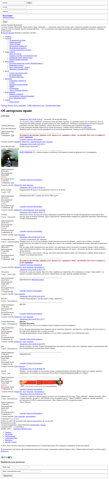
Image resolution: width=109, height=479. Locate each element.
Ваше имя (6, 467)
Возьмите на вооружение (18, 84)
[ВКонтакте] (2, 457)
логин (5, 7)
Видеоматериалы (15, 75)
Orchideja (17, 142)
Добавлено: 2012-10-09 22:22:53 (31, 344)
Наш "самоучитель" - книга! (19, 67)
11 (11, 314)
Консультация (10, 92)
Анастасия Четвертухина (22, 429)
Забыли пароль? (8, 17)
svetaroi (42, 425)
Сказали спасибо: (7, 142)
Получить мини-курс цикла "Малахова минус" (26, 63)
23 (11, 339)
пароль (5, 11)
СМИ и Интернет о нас (35, 105)
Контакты (8, 440)
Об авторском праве (53, 105)
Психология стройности (18, 46)
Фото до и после (15, 54)
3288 (12, 135)
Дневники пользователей (18, 69)
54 (11, 364)
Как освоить (9, 61)
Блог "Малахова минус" (18, 98)
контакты (29, 137)
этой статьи (87, 127)
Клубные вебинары (16, 77)
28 (11, 232)
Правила (8, 432)
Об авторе (8, 434)
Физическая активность (18, 48)
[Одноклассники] (7, 457)
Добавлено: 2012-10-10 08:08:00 (31, 369)
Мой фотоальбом (38, 279)
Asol (43, 142)
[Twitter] (5, 457)
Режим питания (15, 42)
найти (5, 3)
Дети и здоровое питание (18, 90)
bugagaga (49, 142)
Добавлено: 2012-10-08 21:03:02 (31, 187)
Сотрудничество (11, 438)
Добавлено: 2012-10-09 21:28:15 (31, 269)
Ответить (29, 139)
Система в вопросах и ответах (20, 50)
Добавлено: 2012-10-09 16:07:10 (31, 237)
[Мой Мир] (9, 457)
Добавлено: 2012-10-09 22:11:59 (31, 319)
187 (12, 207)
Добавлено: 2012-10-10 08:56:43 (31, 394)
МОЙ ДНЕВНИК (26, 152)
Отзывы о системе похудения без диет (23, 56)
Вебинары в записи (16, 65)
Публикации (14, 88)
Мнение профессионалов (18, 59)
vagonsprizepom (35, 142)
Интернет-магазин (7, 33)
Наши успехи (10, 52)
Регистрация (7, 15)
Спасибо (23, 139)
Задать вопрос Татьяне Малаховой (21, 96)
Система (8, 38)
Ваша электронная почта (12, 471)
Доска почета (14, 102)
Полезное (8, 79)
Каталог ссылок (11, 442)
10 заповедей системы (17, 40)
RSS (7, 116)
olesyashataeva (39, 267)
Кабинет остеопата (16, 94)
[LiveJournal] (11, 457)
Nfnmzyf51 (25, 142)
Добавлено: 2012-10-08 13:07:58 (31, 144)
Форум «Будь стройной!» (17, 105)
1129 (12, 183)
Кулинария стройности (17, 81)
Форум (7, 100)
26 (11, 389)
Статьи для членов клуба (18, 73)
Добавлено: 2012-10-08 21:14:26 (31, 212)
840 (12, 291)
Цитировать (38, 139)
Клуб (7, 71)
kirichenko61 (35, 425)
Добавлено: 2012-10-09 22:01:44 (31, 296)
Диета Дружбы (14, 44)
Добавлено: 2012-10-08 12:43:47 (31, 119)
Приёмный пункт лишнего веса (20, 57)
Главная (8, 36)
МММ (11, 86)
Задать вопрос (10, 436)
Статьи (11, 82)
